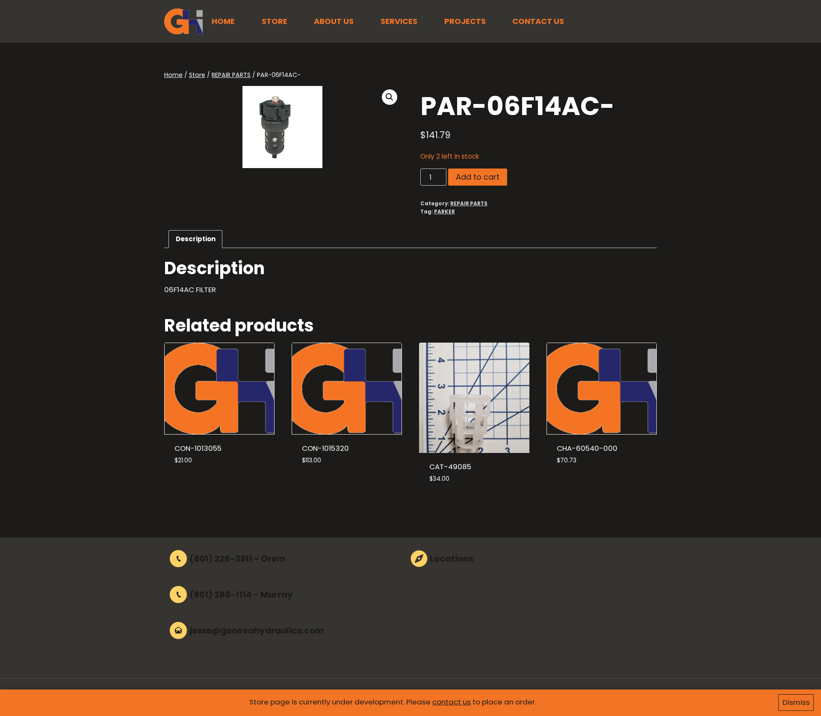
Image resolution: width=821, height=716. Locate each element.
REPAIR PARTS (468, 203)
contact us (451, 702)
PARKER (444, 211)
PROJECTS (465, 21)
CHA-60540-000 (587, 448)
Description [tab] (196, 238)
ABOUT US (334, 21)
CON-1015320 (325, 448)
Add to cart (477, 177)
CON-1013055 (197, 448)
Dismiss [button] (796, 702)
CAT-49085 (450, 467)
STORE (274, 21)
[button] (389, 97)
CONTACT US (538, 21)
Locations (451, 559)
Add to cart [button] (196, 486)
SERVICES (399, 21)
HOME (223, 21)
